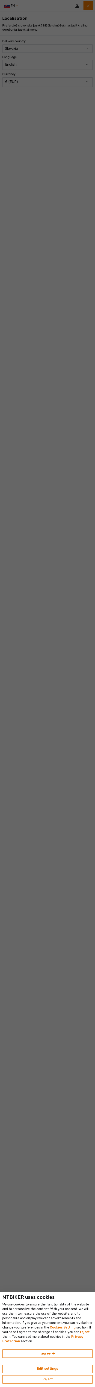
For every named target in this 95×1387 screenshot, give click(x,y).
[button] (85, 1332)
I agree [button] (47, 1353)
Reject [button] (47, 1379)
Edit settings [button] (47, 1369)
